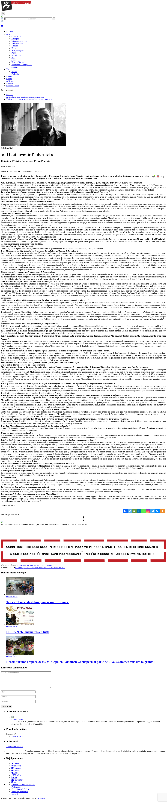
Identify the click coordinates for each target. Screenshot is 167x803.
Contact (14, 794)
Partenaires (15, 787)
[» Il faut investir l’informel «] (33, 146)
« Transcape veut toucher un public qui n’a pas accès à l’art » (40, 568)
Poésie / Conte (17, 43)
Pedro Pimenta (17, 736)
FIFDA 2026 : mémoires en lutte (27, 632)
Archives (41, 798)
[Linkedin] (139, 511)
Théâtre (14, 46)
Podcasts (15, 74)
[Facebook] (125, 511)
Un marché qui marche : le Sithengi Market (34, 565)
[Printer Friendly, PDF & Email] (158, 178)
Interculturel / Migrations (21, 64)
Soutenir (9, 94)
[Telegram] (152, 511)
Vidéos (14, 71)
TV (7, 69)
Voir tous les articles (14, 746)
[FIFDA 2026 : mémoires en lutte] (20, 624)
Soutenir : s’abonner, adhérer (23, 784)
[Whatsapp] (143, 511)
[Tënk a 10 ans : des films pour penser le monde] (20, 594)
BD (12, 57)
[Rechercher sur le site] (3, 13)
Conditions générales (20, 789)
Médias (14, 67)
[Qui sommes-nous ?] (2, 21)
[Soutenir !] (83, 551)
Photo (13, 53)
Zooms (9, 76)
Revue (9, 79)
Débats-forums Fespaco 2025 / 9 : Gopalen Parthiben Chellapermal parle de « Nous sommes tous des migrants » (80, 661)
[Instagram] (148, 511)
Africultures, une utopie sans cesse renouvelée (25, 97)
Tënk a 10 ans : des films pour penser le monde (37, 602)
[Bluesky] (157, 511)
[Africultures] (16, 11)
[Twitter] (130, 511)
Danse (14, 48)
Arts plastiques (17, 50)
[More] (163, 511)
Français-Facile (12, 86)
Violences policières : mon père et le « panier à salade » (29, 99)
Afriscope (10, 81)
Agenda (9, 83)
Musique (15, 39)
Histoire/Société (18, 62)
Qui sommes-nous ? (14, 751)
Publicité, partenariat (19, 791)
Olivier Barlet (11, 596)
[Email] (134, 511)
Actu (8, 34)
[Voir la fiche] (12, 717)
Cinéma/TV (16, 36)
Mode (13, 60)
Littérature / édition (19, 41)
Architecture (16, 55)
